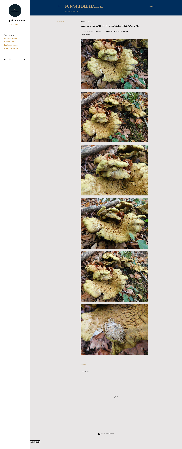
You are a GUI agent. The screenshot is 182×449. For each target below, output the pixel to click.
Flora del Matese (10, 42)
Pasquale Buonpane (15, 20)
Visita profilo (15, 24)
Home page (70, 11)
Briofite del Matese (11, 45)
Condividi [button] (60, 22)
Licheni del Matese (11, 48)
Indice (79, 11)
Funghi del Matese (84, 6)
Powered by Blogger (107, 433)
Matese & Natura (10, 38)
